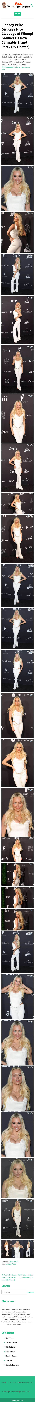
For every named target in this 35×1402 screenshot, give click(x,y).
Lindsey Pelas (11, 1264)
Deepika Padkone (12, 1365)
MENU (17, 14)
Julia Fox (9, 1360)
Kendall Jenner (11, 1356)
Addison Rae (10, 1351)
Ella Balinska (10, 1347)
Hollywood (14, 1261)
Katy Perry (10, 1338)
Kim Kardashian (11, 1343)
